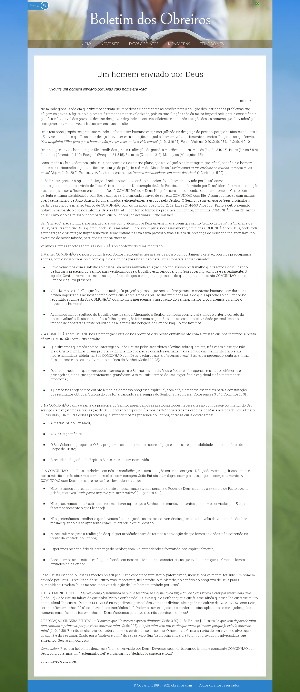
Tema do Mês (212, 44)
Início (85, 44)
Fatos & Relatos (143, 44)
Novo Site (110, 44)
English (266, 3)
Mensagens (179, 44)
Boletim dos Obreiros (150, 19)
